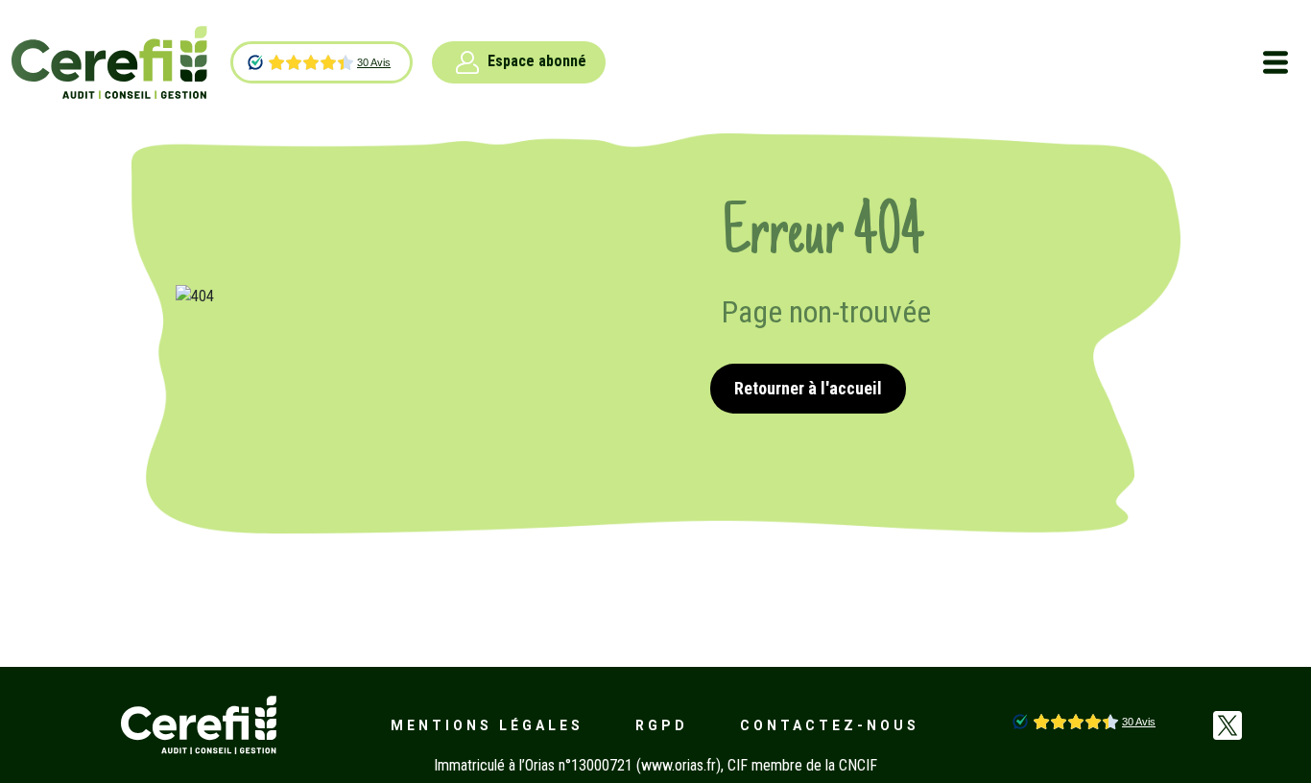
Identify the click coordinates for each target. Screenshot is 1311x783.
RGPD (661, 725)
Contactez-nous (829, 725)
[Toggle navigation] (1275, 62)
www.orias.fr (678, 765)
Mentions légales (487, 725)
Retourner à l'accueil (808, 388)
